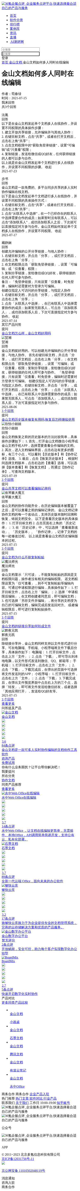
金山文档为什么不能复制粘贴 (23, 557)
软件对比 (36, 1098)
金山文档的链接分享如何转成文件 (26, 626)
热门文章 (23, 1098)
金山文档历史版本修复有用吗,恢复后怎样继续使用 (38, 419)
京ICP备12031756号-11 (18, 1159)
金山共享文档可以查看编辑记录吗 (26, 488)
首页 (13, 15)
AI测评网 (17, 41)
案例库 (15, 28)
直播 (13, 37)
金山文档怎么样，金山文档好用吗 (26, 333)
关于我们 (22, 1103)
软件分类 (16, 20)
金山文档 (15, 62)
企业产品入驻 (39, 1094)
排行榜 (15, 24)
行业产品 (50, 1098)
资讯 (13, 33)
